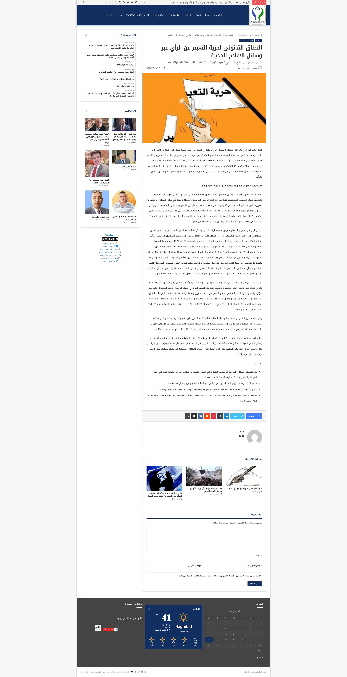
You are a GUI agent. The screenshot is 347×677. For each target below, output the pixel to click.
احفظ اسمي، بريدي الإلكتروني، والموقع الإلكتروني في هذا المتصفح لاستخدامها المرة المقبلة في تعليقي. (218, 576)
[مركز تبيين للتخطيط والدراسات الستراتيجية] (257, 15)
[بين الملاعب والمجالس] (97, 202)
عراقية (225, 35)
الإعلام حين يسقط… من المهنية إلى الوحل (99, 181)
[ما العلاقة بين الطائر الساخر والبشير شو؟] (124, 202)
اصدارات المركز (175, 15)
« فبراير (260, 657)
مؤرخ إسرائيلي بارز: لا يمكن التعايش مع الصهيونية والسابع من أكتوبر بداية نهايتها (164, 495)
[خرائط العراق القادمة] (124, 157)
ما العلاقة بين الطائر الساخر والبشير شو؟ (124, 218)
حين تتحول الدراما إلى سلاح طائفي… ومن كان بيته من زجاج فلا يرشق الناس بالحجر (124, 136)
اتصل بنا (108, 15)
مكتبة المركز (157, 15)
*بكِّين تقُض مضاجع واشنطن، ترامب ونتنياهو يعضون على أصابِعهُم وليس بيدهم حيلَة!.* (97, 138)
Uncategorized (246, 35)
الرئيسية (218, 15)
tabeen (255, 68)
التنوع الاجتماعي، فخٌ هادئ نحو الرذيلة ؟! (245, 488)
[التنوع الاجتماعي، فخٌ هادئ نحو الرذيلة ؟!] (244, 476)
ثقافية (218, 35)
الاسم (259, 555)
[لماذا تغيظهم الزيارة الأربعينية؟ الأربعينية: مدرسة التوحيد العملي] (204, 476)
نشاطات (188, 15)
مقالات (243, 40)
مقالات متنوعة (202, 15)
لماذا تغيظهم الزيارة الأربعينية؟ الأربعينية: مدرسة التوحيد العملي (205, 490)
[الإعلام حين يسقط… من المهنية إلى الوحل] (97, 163)
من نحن (119, 15)
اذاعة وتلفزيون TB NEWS (137, 15)
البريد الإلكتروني (255, 565)
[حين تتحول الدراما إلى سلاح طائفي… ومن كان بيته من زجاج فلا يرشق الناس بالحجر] (124, 124)
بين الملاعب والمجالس (100, 217)
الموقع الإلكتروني (195, 565)
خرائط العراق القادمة (241, 2)
